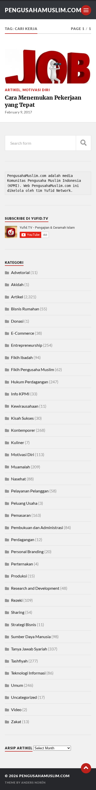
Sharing (17, 612)
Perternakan (22, 563)
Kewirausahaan (24, 406)
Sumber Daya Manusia (31, 636)
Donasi (17, 321)
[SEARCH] (83, 143)
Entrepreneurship (26, 345)
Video (16, 709)
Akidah (17, 284)
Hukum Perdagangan (29, 381)
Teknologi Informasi (28, 672)
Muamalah (20, 466)
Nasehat (18, 478)
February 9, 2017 (18, 112)
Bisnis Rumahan (25, 308)
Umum (17, 685)
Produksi (19, 575)
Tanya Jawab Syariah (29, 648)
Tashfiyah (19, 660)
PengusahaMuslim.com (43, 10)
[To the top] (86, 768)
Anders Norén (33, 782)
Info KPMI (20, 393)
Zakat (16, 721)
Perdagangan (22, 539)
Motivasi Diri (36, 90)
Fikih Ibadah (22, 357)
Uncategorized (24, 697)
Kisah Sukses (22, 418)
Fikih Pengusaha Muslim (32, 369)
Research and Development (35, 588)
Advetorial (20, 272)
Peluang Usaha (24, 503)
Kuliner (17, 442)
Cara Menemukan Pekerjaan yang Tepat (43, 101)
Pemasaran (21, 515)
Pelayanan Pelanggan (30, 490)
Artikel (12, 90)
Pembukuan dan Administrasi (37, 527)
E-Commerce (22, 333)
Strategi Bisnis (23, 624)
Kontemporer (23, 430)
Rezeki (17, 600)
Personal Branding (27, 551)
